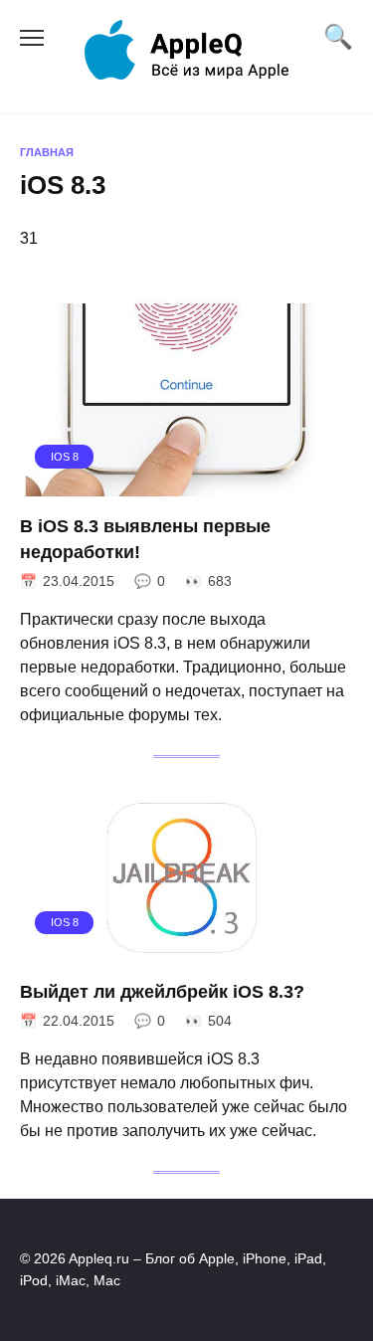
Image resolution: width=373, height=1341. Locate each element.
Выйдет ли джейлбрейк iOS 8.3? (162, 992)
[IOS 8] (186, 484)
